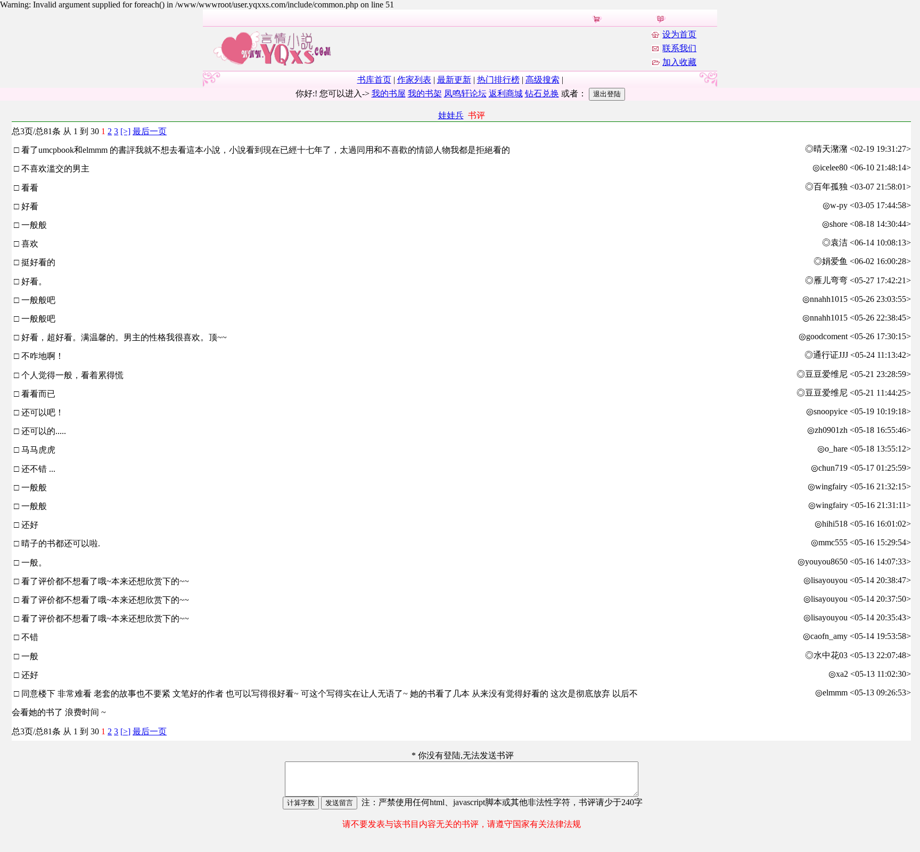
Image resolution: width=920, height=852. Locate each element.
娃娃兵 (451, 115)
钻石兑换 (542, 93)
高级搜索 (542, 79)
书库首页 (374, 79)
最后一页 (150, 131)
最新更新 (454, 79)
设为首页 (679, 34)
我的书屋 (389, 93)
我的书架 (425, 93)
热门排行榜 (498, 79)
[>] (125, 131)
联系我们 (679, 48)
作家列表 (414, 79)
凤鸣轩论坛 (465, 93)
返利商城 (506, 93)
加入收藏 (679, 62)
